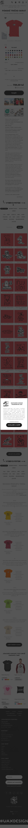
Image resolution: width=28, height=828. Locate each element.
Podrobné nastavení (14, 421)
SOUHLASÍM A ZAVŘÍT (14, 425)
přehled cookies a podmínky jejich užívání (15, 419)
